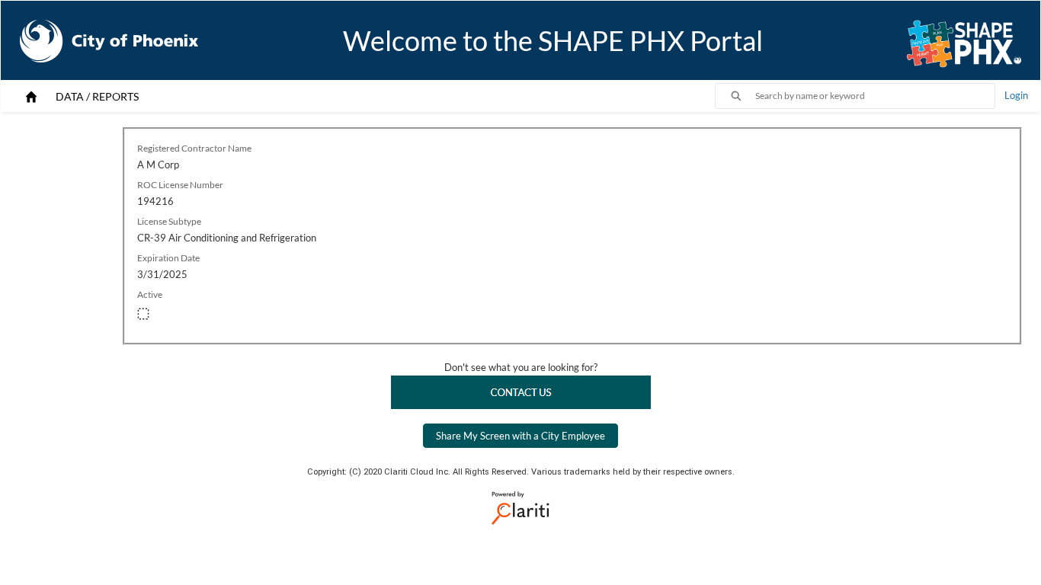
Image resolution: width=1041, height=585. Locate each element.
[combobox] (875, 96)
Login (1016, 95)
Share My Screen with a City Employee (520, 436)
